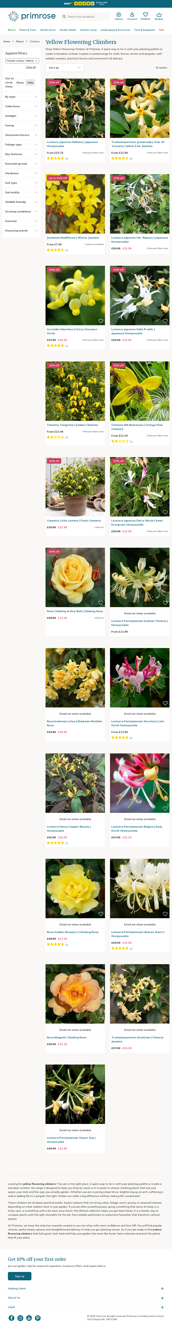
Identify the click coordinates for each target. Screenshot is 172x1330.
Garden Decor (48, 30)
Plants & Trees (27, 30)
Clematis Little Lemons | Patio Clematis (74, 520)
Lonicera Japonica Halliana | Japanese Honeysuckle (72, 144)
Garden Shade (68, 30)
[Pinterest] (38, 1318)
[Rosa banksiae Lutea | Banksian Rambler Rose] (75, 646)
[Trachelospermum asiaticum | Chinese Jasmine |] (139, 962)
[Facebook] (12, 1318)
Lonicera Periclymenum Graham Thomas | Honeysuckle (139, 623)
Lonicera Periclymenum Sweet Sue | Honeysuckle (71, 1139)
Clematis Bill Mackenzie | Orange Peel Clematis (137, 427)
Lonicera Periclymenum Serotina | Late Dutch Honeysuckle (137, 723)
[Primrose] (32, 16)
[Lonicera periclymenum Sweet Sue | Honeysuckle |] (75, 1063)
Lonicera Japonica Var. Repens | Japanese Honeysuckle (139, 239)
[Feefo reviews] (86, 3)
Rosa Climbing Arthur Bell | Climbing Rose (75, 611)
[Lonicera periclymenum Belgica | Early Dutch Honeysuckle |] (139, 751)
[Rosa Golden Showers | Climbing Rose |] (75, 857)
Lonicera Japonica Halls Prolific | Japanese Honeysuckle (133, 331)
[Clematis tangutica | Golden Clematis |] (75, 359)
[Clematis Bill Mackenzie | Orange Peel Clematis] (139, 359)
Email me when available (140, 613)
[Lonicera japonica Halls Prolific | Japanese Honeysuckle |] (139, 264)
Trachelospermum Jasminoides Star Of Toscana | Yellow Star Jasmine (137, 144)
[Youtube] (29, 1318)
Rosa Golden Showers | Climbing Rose (72, 932)
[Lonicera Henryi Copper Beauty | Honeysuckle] (75, 751)
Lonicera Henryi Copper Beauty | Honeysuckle (69, 828)
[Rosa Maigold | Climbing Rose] (75, 962)
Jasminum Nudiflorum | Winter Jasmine (73, 237)
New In (11, 30)
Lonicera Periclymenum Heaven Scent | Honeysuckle (137, 934)
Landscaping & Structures (115, 30)
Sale (161, 30)
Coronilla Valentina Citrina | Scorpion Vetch (72, 331)
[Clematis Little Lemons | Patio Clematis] (75, 455)
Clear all (31, 67)
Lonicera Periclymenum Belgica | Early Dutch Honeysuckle (136, 828)
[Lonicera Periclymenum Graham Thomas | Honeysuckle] (139, 546)
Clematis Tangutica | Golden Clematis (72, 425)
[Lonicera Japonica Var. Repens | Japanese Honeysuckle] (139, 172)
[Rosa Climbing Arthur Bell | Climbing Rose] (75, 546)
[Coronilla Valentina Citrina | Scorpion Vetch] (75, 264)
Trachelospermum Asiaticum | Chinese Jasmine (137, 1039)
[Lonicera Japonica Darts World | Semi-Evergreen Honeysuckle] (139, 455)
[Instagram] (21, 1318)
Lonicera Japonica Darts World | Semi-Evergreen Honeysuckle (137, 522)
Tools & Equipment (144, 30)
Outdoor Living (88, 30)
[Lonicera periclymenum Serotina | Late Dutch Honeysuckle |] (139, 646)
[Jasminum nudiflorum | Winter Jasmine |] (75, 172)
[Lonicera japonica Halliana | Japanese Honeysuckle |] (75, 77)
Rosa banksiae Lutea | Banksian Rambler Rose (74, 723)
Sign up (19, 1276)
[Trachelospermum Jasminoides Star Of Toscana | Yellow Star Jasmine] (139, 77)
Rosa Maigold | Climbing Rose (66, 1037)
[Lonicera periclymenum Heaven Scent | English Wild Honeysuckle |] (139, 857)
